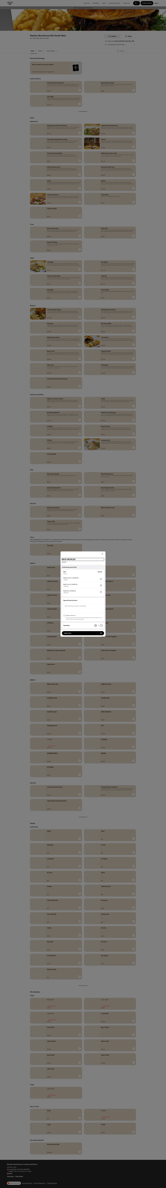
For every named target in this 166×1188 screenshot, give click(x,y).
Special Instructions (70, 600)
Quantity (66, 625)
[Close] (102, 554)
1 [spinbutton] (98, 625)
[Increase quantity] (101, 625)
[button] (83, 633)
